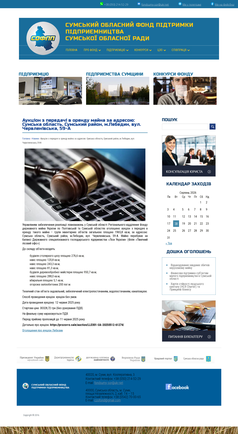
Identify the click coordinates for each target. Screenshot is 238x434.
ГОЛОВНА (71, 50)
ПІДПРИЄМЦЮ (116, 50)
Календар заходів (188, 184)
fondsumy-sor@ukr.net (155, 4)
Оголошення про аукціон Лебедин (42, 330)
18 (176, 223)
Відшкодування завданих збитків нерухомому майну (190, 266)
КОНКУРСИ (141, 50)
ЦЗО (160, 50)
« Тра (169, 243)
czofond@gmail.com (107, 400)
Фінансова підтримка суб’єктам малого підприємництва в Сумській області (190, 276)
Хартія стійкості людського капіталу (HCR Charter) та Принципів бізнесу (187, 287)
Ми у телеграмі (192, 4)
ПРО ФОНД (90, 50)
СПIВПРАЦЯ (179, 50)
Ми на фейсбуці (224, 4)
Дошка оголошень (188, 251)
